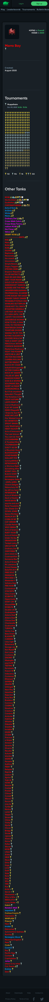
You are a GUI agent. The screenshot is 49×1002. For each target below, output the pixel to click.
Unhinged (9, 687)
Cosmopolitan (11, 557)
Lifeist (7, 852)
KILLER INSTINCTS (13, 275)
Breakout (9, 700)
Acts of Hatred (11, 535)
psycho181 (9, 663)
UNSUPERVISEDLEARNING (16, 291)
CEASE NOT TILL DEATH (15, 307)
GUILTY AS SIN (11, 448)
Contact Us (39, 993)
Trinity (8, 823)
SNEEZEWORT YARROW (15, 285)
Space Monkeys (12, 514)
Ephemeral (10, 644)
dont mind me (11, 554)
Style (7, 873)
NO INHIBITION (11, 421)
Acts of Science (12, 530)
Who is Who (10, 897)
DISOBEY (9, 658)
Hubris (8, 905)
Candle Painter (11, 525)
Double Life (10, 610)
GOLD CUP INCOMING (15, 283)
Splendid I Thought (13, 394)
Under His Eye (11, 538)
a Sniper (9, 740)
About (8, 993)
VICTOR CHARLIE (12, 370)
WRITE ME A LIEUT (13, 354)
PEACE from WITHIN (14, 344)
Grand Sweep (11, 567)
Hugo (7, 865)
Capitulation (11, 959)
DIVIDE (8, 732)
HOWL (8, 783)
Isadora (8, 775)
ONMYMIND (10, 551)
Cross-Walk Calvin (13, 221)
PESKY (8, 767)
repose (8, 836)
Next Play (9, 690)
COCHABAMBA (12, 440)
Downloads (19, 993)
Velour (8, 232)
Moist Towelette (12, 506)
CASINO (8, 706)
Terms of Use (24, 999)
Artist (7, 889)
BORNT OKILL (11, 471)
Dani (7, 972)
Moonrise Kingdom (13, 940)
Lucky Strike (10, 903)
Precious (9, 738)
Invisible (8, 730)
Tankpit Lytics (11, 543)
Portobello (10, 668)
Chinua (8, 793)
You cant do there (13, 437)
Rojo (7, 879)
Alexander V (10, 581)
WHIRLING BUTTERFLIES (15, 304)
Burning (8, 935)
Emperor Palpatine (13, 272)
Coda (7, 945)
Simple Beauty (11, 264)
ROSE (7, 197)
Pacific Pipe (10, 953)
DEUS (7, 857)
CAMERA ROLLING (13, 360)
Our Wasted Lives (13, 418)
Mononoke (10, 256)
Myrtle (8, 825)
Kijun (7, 924)
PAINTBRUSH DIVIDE (14, 328)
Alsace (8, 839)
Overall (41, 31)
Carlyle (8, 788)
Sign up (39, 4)
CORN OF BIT (11, 519)
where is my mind (12, 964)
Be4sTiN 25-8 (11, 570)
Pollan (8, 844)
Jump (7, 961)
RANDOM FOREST (13, 378)
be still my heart (12, 490)
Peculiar (8, 751)
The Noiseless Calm (13, 397)
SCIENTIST (9, 597)
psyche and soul (12, 503)
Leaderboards (13, 10)
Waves (8, 847)
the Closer (9, 229)
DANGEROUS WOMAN (15, 320)
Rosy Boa (9, 698)
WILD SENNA (10, 527)
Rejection (9, 695)
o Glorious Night (12, 466)
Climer (8, 820)
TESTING (9, 666)
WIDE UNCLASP (12, 416)
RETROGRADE (11, 464)
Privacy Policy (10, 999)
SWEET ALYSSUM (12, 386)
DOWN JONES (11, 511)
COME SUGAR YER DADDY (16, 296)
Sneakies (9, 727)
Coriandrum (10, 589)
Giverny (8, 748)
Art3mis (8, 211)
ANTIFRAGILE (11, 477)
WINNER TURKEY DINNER (16, 298)
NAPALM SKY (11, 517)
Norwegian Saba (12, 479)
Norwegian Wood (13, 937)
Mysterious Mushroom (14, 349)
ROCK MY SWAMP (13, 373)
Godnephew (10, 613)
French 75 (9, 671)
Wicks (7, 213)
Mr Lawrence (11, 565)
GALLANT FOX (11, 458)
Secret (8, 892)
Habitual (9, 719)
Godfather (10, 203)
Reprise (8, 772)
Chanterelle (10, 623)
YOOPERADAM (11, 445)
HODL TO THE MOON (14, 325)
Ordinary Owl (11, 219)
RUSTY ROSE (10, 533)
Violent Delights (12, 485)
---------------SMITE (15, 237)
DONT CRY (10, 602)
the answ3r (10, 259)
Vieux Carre (10, 594)
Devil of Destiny (12, 498)
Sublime (8, 764)
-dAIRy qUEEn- (11, 482)
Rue (7, 887)
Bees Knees (10, 634)
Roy (7, 951)
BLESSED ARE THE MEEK (15, 288)
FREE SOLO (10, 573)
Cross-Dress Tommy (14, 224)
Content (9, 956)
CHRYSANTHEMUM (13, 205)
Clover (8, 828)
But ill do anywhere (13, 392)
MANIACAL (10, 575)
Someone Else (11, 559)
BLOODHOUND (11, 453)
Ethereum (9, 679)
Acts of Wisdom (12, 495)
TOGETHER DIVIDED (13, 330)
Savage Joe (10, 647)
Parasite (8, 762)
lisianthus (9, 692)
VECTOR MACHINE (13, 357)
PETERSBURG (11, 493)
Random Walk (11, 908)
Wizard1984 (10, 605)
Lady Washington (13, 426)
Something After (12, 469)
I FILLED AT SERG (12, 376)
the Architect (11, 200)
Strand (8, 817)
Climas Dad (10, 621)
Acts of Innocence (13, 432)
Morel (7, 860)
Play (3, 10)
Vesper (8, 815)
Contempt (9, 676)
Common (9, 703)
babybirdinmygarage (14, 368)
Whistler (9, 722)
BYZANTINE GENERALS (15, 309)
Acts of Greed (11, 562)
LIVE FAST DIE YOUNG (14, 312)
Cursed (8, 796)
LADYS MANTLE (12, 402)
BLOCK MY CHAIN (13, 365)
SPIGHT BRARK (11, 424)
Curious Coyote (12, 913)
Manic (8, 216)
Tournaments (28, 10)
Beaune (8, 785)
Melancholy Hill (12, 487)
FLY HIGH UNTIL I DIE (14, 314)
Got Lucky (9, 652)
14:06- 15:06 (22, 107)
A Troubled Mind (12, 442)
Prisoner (8, 921)
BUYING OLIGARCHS (14, 336)
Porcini (8, 802)
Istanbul (8, 756)
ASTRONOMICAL (12, 389)
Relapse (8, 770)
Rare (7, 876)
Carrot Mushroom (13, 405)
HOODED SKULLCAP (14, 338)
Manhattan (10, 895)
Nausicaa (9, 708)
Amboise (9, 716)
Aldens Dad (10, 618)
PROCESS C (10, 578)
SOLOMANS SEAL (12, 384)
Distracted (10, 929)
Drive (7, 863)
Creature (9, 711)
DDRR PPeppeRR (12, 410)
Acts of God (10, 208)
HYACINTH (10, 591)
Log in (21, 4)
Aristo (8, 855)
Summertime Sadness (14, 932)
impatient (9, 911)
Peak (7, 942)
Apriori (8, 778)
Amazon (9, 743)
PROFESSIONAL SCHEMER (16, 293)
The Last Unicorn (12, 434)
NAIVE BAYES (11, 501)
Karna (8, 841)
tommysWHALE (12, 461)
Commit (8, 948)
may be (8, 804)
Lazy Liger (9, 642)
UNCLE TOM (10, 546)
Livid (7, 868)
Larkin (8, 812)
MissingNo (9, 660)
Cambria (9, 714)
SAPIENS (9, 682)
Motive (8, 809)
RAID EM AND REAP (13, 277)
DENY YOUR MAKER (13, 280)
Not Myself (10, 650)
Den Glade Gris (12, 509)
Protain (8, 791)
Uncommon (10, 261)
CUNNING (9, 639)
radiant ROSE (11, 227)
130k (7, 884)
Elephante (9, 253)
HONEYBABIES (11, 456)
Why (7, 881)
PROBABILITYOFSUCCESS (16, 301)
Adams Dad (10, 615)
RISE (7, 240)
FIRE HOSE (9, 586)
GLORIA (8, 251)
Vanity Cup (10, 631)
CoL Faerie (10, 966)
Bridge (8, 831)
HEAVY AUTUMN (12, 400)
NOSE (7, 849)
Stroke (8, 833)
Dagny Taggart (12, 267)
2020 (42, 33)
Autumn (8, 754)
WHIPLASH (10, 919)
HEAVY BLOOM (11, 429)
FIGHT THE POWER (13, 352)
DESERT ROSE (11, 235)
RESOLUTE (9, 900)
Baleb (7, 245)
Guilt (7, 871)
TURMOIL (9, 628)
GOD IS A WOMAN (13, 381)
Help (29, 993)
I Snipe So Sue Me (13, 413)
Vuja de (8, 780)
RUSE (7, 248)
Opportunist (10, 599)
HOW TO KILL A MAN (14, 322)
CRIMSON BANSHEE (13, 346)
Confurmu (9, 655)
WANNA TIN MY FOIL (14, 333)
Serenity (8, 746)
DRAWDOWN (11, 541)
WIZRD (8, 759)
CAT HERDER (10, 522)
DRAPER (8, 684)
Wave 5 (8, 799)
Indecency (9, 674)
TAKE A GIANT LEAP (13, 341)
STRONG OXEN (11, 269)
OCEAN (8, 735)
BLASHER (9, 636)
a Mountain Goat (12, 450)
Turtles (8, 807)
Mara (7, 243)
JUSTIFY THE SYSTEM (14, 317)
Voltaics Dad (11, 583)
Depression (10, 916)
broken (8, 927)
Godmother (10, 626)
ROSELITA (9, 607)
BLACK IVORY (11, 474)
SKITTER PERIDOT (12, 362)
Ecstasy (8, 969)
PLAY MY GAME (12, 408)
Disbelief (9, 724)
